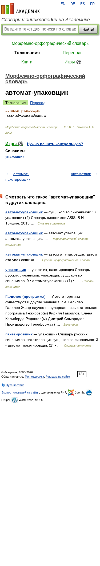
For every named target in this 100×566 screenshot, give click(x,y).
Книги (27, 62)
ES (82, 4)
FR (92, 4)
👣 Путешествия (12, 385)
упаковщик (14, 156)
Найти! (88, 29)
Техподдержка (34, 376)
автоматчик (81, 174)
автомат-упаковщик (24, 212)
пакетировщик (19, 334)
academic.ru (20, 8)
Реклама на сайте (58, 376)
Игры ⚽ (73, 62)
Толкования (27, 52)
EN (63, 4)
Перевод (37, 103)
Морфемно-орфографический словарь (50, 43)
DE (72, 4)
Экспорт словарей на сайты (20, 392)
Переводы (73, 52)
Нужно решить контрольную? (55, 144)
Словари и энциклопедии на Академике (45, 19)
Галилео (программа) (25, 296)
